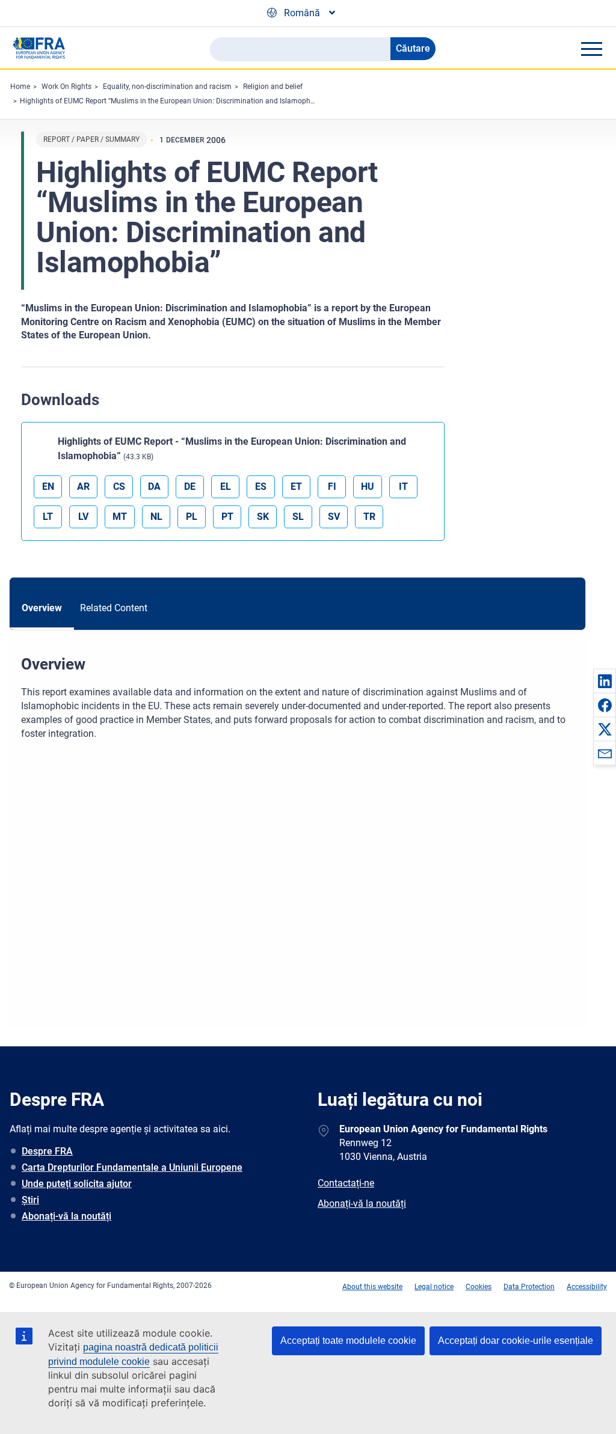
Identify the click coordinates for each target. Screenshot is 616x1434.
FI (332, 486)
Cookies (478, 1287)
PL (191, 516)
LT (48, 516)
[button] (604, 681)
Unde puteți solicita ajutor (77, 1183)
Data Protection (529, 1287)
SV (334, 516)
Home (20, 86)
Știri (30, 1200)
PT (227, 516)
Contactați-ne (346, 1183)
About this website (372, 1287)
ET (296, 486)
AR (83, 486)
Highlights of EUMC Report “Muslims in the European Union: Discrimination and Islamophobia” (173, 101)
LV (83, 516)
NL (156, 516)
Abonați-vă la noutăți (66, 1216)
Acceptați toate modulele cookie (348, 1340)
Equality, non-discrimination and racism (167, 86)
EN (48, 486)
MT (119, 516)
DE (190, 486)
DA (154, 486)
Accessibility (587, 1287)
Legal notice (434, 1287)
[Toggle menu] (591, 48)
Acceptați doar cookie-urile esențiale (515, 1340)
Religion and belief (273, 86)
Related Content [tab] (113, 608)
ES (260, 486)
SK (263, 516)
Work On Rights (66, 86)
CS (119, 486)
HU (367, 486)
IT (403, 486)
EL (225, 486)
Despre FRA (47, 1151)
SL (298, 516)
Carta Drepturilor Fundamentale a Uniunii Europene (132, 1167)
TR (369, 516)
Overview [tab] (42, 608)
